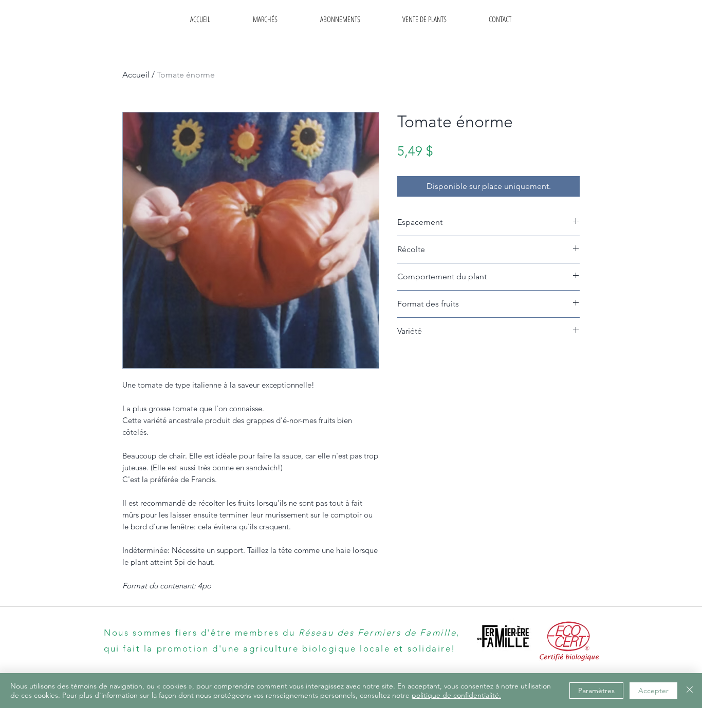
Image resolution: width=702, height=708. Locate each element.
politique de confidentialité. (456, 695)
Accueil (136, 75)
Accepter (653, 690)
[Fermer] (689, 690)
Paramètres (596, 690)
